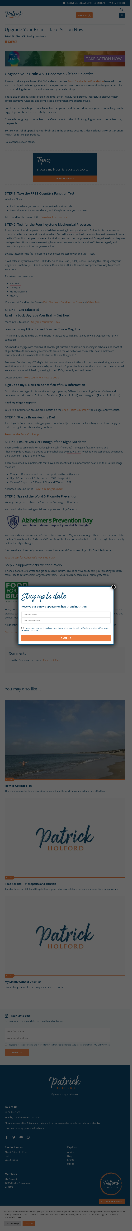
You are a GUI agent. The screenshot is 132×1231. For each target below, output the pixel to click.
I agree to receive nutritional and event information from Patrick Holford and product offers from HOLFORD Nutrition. (64, 629)
